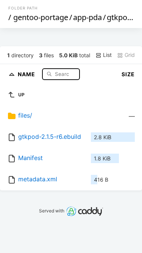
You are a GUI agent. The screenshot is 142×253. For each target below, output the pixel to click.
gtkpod (119, 17)
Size (128, 74)
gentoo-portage (40, 17)
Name (27, 74)
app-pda (87, 17)
